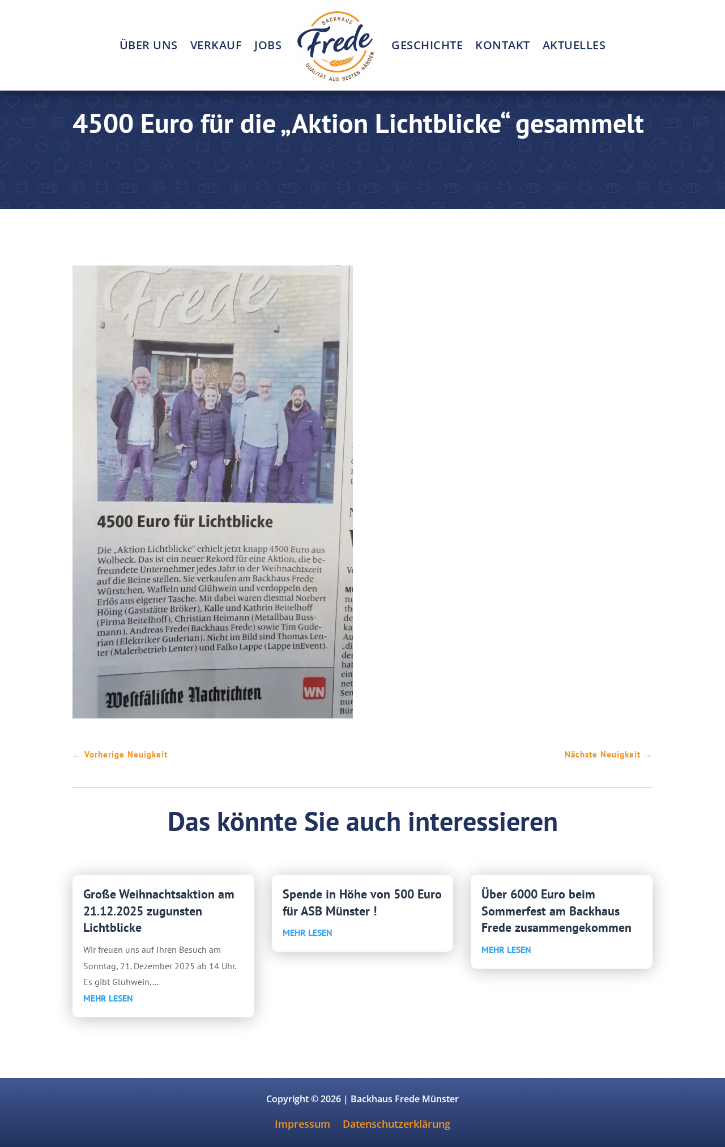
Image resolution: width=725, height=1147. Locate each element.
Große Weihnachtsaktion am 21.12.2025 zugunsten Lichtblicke (158, 910)
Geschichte (427, 45)
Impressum (302, 1125)
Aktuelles (574, 45)
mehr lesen (108, 998)
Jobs (268, 45)
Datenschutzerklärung (396, 1125)
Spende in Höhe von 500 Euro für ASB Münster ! (362, 902)
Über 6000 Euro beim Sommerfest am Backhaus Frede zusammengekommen (556, 910)
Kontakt (502, 45)
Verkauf (216, 45)
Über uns (149, 45)
